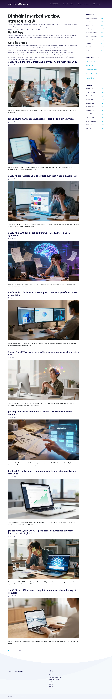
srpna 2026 (90, 88)
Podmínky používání (55, 677)
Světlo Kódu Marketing (18, 4)
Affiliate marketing (91, 32)
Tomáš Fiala (90, 65)
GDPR (51, 684)
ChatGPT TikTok (54, 4)
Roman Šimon (90, 78)
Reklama (88, 43)
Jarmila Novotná (91, 61)
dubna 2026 (90, 103)
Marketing (89, 29)
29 (20, 651)
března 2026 (90, 106)
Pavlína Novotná (91, 69)
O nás (51, 675)
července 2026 (91, 92)
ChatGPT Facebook (68, 4)
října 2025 (89, 124)
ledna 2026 (90, 114)
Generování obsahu (91, 36)
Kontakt (51, 686)
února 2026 (90, 110)
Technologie (89, 25)
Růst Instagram (97, 4)
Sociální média (90, 22)
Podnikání (89, 47)
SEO (87, 50)
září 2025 (89, 128)
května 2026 (90, 99)
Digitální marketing (91, 18)
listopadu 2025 (91, 121)
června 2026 (90, 96)
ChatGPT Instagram (84, 4)
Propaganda (89, 40)
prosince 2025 (90, 117)
